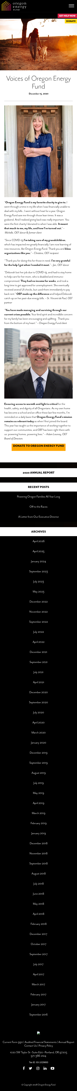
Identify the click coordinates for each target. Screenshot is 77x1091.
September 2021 (39, 662)
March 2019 (38, 813)
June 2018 (38, 893)
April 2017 (38, 974)
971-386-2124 (38, 1056)
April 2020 (38, 722)
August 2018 (39, 873)
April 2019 (38, 803)
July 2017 (38, 964)
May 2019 (38, 793)
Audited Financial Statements (41, 1042)
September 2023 (38, 571)
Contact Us (30, 1045)
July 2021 (38, 672)
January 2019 (38, 833)
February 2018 (39, 924)
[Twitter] (30, 1068)
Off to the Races (38, 506)
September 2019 (38, 763)
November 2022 (38, 611)
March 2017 (38, 984)
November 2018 (38, 853)
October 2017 (38, 944)
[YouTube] (52, 1068)
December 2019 (38, 752)
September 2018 (38, 863)
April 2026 (39, 541)
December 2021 (38, 652)
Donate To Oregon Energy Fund (38, 446)
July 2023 (38, 581)
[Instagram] (37, 1068)
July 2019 (38, 783)
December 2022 (39, 601)
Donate (71, 21)
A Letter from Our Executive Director (38, 517)
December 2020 (38, 692)
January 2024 (38, 561)
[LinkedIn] (45, 1068)
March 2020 (39, 732)
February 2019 (39, 823)
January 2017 (38, 1004)
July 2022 (38, 632)
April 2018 (38, 914)
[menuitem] (25, 1068)
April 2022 (38, 642)
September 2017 (39, 954)
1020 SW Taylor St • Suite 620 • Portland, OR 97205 (38, 1052)
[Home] (14, 6)
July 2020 (38, 712)
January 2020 (38, 742)
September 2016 (38, 1014)
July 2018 (38, 883)
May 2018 (38, 904)
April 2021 (38, 682)
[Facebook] (24, 1068)
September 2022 (38, 622)
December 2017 (38, 934)
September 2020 (38, 702)
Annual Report (66, 1042)
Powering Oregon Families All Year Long (38, 496)
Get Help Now (67, 15)
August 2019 (39, 773)
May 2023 (38, 591)
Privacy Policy (46, 1045)
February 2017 (38, 994)
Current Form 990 (13, 1042)
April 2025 (38, 551)
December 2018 (38, 843)
